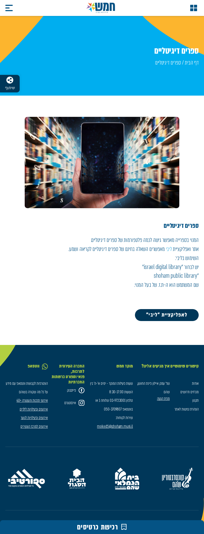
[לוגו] (100, 8)
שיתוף (10, 88)
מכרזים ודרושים (189, 392)
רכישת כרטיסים (97, 527)
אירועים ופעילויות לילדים (34, 409)
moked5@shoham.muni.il (115, 426)
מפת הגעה (163, 398)
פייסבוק (71, 390)
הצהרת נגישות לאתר (187, 409)
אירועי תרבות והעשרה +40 (32, 400)
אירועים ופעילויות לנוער (34, 418)
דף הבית (192, 62)
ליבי (168, 249)
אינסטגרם (70, 403)
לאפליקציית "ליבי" (166, 315)
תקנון (195, 400)
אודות (195, 383)
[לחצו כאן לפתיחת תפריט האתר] (194, 8)
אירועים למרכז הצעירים (34, 426)
